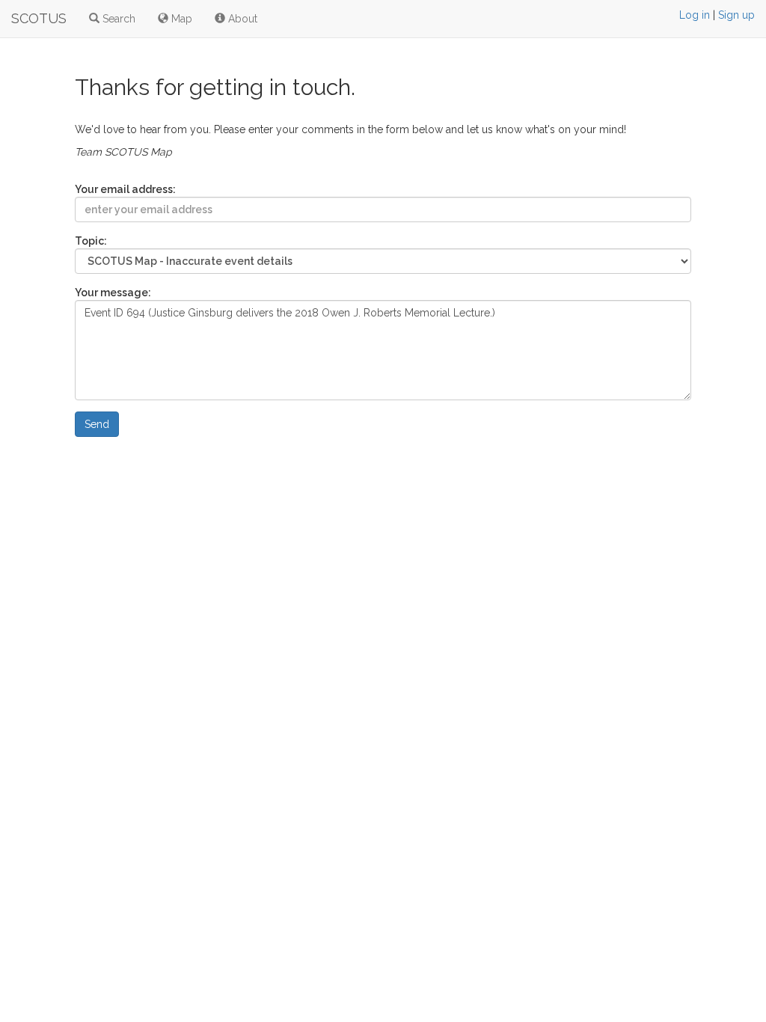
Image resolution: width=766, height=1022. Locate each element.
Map (180, 19)
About (241, 19)
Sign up (736, 15)
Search (117, 19)
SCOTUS (39, 18)
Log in (694, 15)
